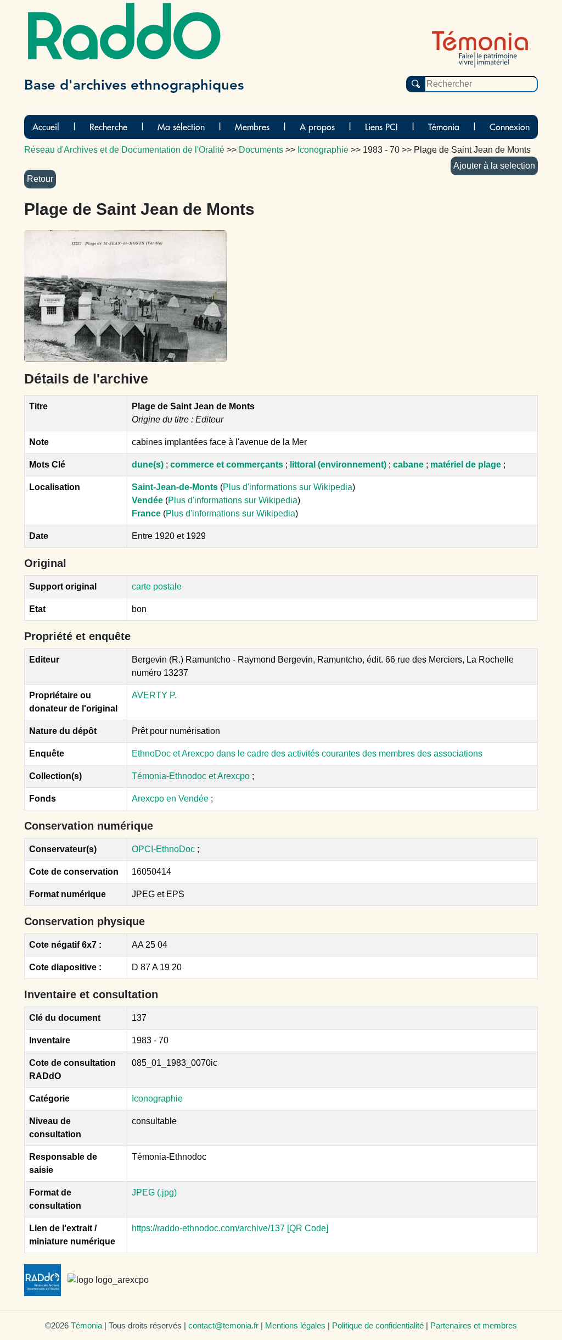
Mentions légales (295, 1325)
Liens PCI (381, 126)
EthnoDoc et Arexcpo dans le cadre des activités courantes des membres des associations (307, 753)
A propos (317, 126)
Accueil (45, 126)
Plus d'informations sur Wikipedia (287, 487)
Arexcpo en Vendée (171, 798)
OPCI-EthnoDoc (163, 849)
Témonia (443, 126)
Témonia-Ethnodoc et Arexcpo (192, 776)
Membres (252, 126)
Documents (261, 149)
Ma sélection (181, 126)
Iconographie (157, 1098)
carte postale (157, 586)
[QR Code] (307, 1228)
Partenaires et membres (473, 1325)
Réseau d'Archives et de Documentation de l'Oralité (124, 149)
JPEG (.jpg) (154, 1192)
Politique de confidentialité (378, 1325)
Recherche (108, 126)
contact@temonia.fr (223, 1325)
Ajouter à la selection (494, 165)
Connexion (510, 126)
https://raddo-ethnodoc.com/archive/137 (208, 1228)
